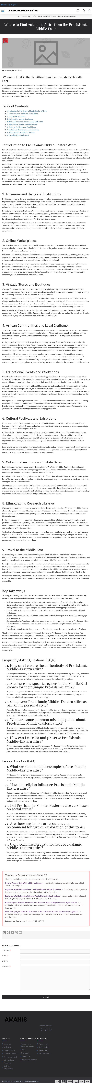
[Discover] (75, 1081)
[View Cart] (89, 10)
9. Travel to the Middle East (18, 135)
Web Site (5, 961)
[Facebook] (41, 1029)
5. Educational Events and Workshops (22, 124)
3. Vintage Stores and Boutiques (20, 119)
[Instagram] (50, 1029)
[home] (18, 16)
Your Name (5, 950)
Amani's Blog (26, 17)
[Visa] (57, 1081)
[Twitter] (46, 1029)
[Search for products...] (83, 10)
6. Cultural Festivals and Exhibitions (21, 127)
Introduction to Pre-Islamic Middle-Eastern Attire (27, 111)
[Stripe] (87, 1081)
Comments (5, 966)
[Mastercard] (63, 1081)
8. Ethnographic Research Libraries (21, 132)
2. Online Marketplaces (16, 116)
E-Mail (4, 956)
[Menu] (3, 10)
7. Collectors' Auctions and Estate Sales (23, 130)
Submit (45, 997)
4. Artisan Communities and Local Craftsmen (25, 122)
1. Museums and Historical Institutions (22, 113)
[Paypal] (81, 1081)
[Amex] (69, 1081)
